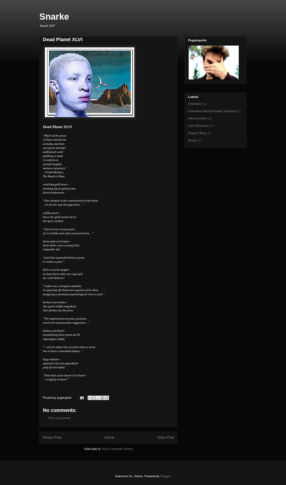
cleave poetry (197, 118)
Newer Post (52, 437)
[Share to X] (98, 398)
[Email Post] (81, 397)
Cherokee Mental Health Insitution (212, 111)
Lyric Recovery (198, 125)
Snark (192, 140)
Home (109, 437)
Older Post (165, 437)
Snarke (54, 16)
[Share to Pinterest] (107, 398)
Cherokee (195, 103)
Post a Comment (59, 418)
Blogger (165, 476)
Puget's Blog (197, 133)
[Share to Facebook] (102, 398)
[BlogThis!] (94, 398)
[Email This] (90, 398)
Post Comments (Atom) (117, 449)
